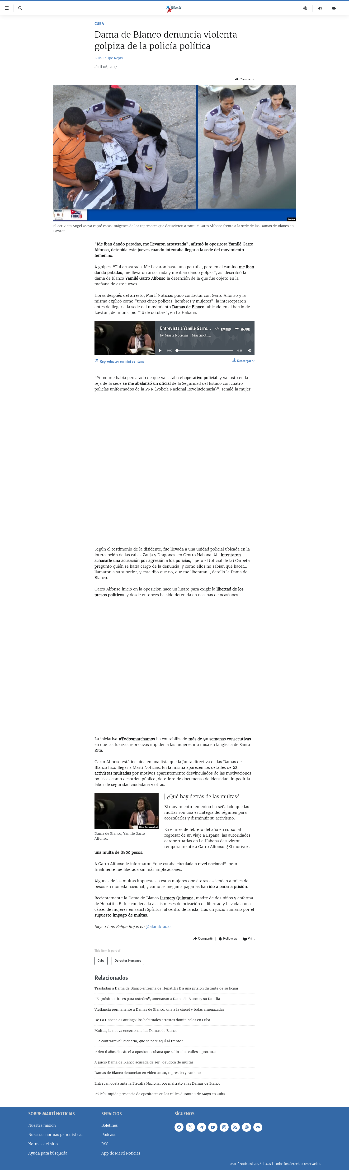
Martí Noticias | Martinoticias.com (193, 335)
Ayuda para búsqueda (47, 1153)
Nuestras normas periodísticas (55, 1134)
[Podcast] (305, 8)
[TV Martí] (334, 8)
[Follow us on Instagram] (224, 1126)
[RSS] (235, 1126)
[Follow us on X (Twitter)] (190, 1126)
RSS (104, 1144)
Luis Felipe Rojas (108, 58)
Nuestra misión (42, 1125)
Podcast (108, 1134)
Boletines (109, 1125)
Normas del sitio (43, 1144)
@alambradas (158, 926)
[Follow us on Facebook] (179, 1126)
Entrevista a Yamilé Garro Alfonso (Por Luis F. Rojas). (209, 329)
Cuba (99, 24)
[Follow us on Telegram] (201, 1126)
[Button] (245, 79)
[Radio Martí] (320, 8)
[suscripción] (257, 1126)
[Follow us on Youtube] (212, 1126)
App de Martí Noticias (121, 1153)
